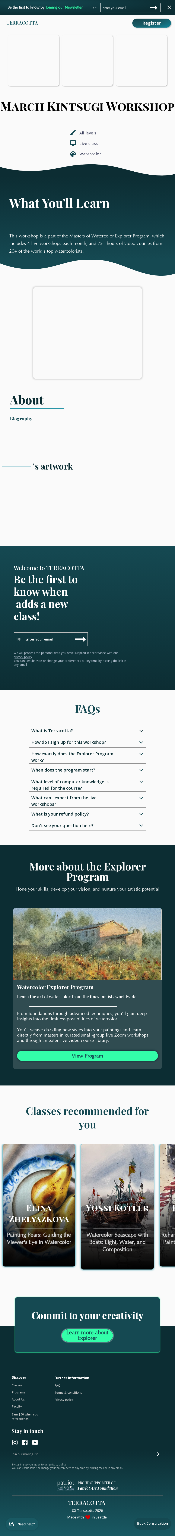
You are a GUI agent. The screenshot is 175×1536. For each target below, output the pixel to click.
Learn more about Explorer (87, 1335)
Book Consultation (152, 1523)
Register (151, 23)
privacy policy (23, 657)
